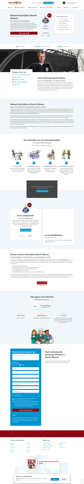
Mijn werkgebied (17, 77)
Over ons (67, 7)
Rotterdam (12, 445)
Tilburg (46, 240)
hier (41, 478)
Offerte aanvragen (46, 449)
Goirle (54, 240)
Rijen (52, 240)
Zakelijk (23, 364)
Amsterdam (12, 443)
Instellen (64, 479)
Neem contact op (47, 3)
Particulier (16, 364)
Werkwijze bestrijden (21, 7)
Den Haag (12, 447)
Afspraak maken (62, 443)
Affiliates (61, 445)
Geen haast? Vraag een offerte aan (17, 36)
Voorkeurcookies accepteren (42, 191)
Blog (60, 7)
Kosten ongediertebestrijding (20, 82)
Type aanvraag (15, 362)
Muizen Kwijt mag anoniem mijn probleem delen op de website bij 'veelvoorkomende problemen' (25, 399)
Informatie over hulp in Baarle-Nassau (22, 74)
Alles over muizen (33, 7)
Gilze (49, 240)
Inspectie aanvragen (47, 443)
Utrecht (11, 449)
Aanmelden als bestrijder (48, 445)
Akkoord (54, 479)
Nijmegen (28, 451)
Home (10, 7)
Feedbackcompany (71, 3)
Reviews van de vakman (19, 79)
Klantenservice (62, 447)
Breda (28, 449)
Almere (28, 445)
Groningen (29, 447)
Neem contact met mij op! (25, 410)
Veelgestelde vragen (47, 447)
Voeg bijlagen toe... (18, 395)
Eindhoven (12, 451)
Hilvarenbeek (59, 240)
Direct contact (17, 84)
